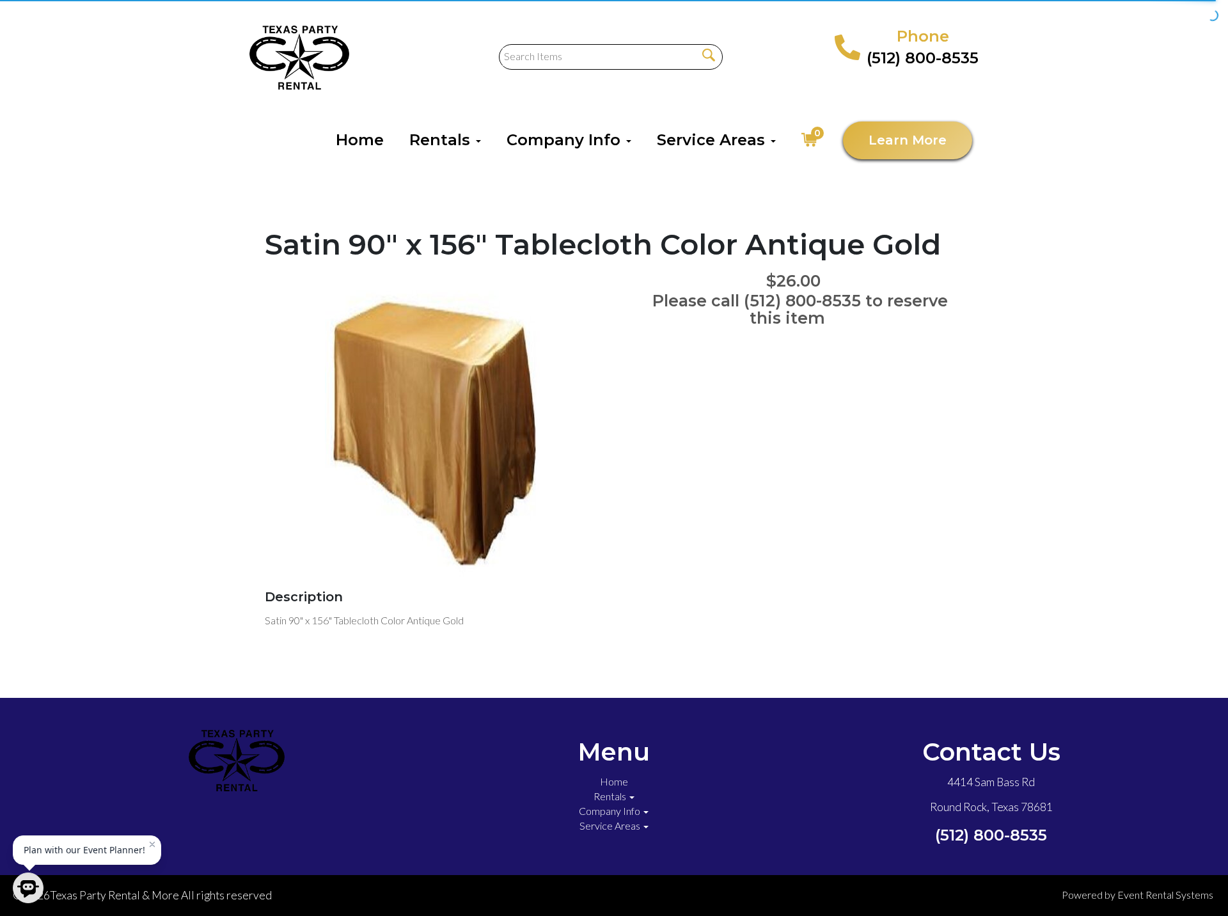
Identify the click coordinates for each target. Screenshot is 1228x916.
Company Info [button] (566, 139)
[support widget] (1189, 885)
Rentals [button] (442, 139)
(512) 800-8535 (923, 58)
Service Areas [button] (713, 139)
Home (360, 139)
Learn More (908, 140)
